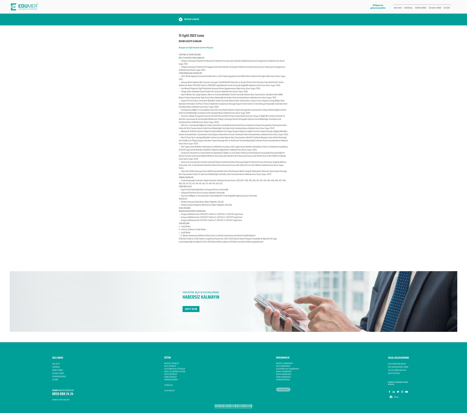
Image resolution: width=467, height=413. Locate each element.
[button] (191, 309)
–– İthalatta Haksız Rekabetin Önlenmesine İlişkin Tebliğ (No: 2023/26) (205, 205)
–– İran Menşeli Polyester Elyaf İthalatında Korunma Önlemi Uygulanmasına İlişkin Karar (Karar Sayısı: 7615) (219, 88)
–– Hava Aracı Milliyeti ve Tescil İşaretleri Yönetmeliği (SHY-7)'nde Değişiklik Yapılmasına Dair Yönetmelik (218, 195)
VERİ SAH (391, 366)
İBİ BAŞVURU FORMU (401, 366)
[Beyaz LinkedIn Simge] (393, 391)
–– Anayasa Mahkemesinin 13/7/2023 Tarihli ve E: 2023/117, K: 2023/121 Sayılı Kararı (210, 220)
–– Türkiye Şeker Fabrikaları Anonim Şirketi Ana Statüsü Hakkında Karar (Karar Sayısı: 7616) (213, 91)
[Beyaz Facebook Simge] (389, 391)
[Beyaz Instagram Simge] (402, 391)
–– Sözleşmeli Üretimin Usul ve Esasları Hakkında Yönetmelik (202, 192)
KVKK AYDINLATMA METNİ (397, 363)
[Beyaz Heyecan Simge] (398, 391)
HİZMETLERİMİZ (57, 370)
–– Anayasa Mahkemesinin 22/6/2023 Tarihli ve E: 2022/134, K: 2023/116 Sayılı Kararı (211, 214)
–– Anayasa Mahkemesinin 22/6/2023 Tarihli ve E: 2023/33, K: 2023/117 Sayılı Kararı (210, 217)
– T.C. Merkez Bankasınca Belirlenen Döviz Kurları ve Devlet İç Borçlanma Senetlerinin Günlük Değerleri (217, 235)
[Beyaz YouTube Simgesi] (406, 391)
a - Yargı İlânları (184, 226)
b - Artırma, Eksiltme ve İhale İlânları (192, 229)
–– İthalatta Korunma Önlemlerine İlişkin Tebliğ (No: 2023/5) (201, 202)
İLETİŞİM (55, 379)
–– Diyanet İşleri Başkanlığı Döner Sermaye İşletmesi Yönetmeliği (203, 189)
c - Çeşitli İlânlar (184, 232)
